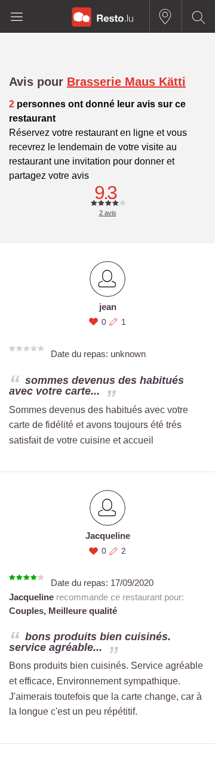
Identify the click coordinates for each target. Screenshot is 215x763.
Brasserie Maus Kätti (126, 81)
